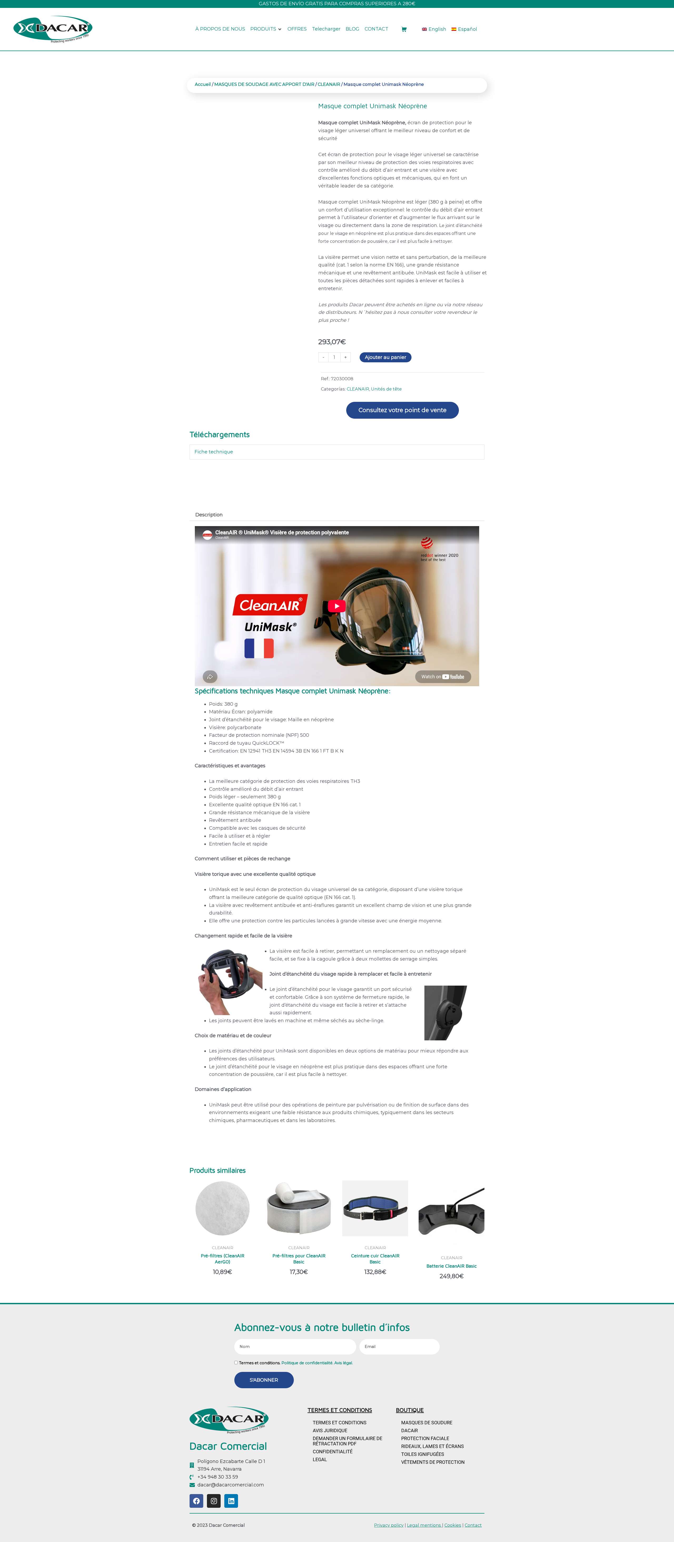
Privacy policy (389, 1525)
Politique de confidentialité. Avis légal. (317, 1363)
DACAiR (409, 1430)
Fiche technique (214, 452)
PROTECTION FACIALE (425, 1438)
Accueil (203, 84)
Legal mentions (424, 1525)
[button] (266, 29)
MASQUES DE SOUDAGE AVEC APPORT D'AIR (264, 84)
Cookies (452, 1525)
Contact (473, 1525)
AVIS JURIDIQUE (330, 1430)
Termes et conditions (339, 1422)
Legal (320, 1459)
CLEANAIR (329, 84)
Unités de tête (386, 389)
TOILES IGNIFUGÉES (422, 1454)
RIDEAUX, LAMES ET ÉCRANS (432, 1446)
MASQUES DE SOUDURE (426, 1422)
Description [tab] (209, 515)
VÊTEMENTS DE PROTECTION (433, 1462)
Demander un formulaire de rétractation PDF (347, 1441)
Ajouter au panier (385, 357)
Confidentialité (333, 1451)
